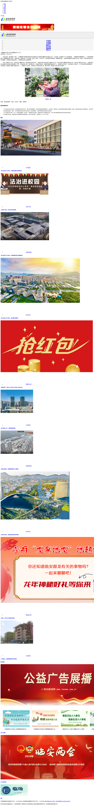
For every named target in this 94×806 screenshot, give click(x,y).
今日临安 (28, 167)
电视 (5, 7)
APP (5, 11)
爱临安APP (29, 384)
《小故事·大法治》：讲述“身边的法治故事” (8, 209)
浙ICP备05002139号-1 (50, 801)
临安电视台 (29, 252)
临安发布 (28, 314)
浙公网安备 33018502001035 (63, 801)
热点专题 (2, 661)
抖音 (5, 13)
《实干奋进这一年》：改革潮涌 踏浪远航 (8, 428)
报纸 (5, 4)
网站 (5, 8)
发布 (5, 10)
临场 (1, 798)
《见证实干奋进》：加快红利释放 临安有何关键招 (10, 534)
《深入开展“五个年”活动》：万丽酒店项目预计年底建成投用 (11, 255)
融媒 (1, 117)
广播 (5, 5)
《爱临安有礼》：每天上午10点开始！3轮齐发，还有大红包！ (12, 387)
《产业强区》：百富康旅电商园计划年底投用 (9, 658)
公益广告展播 (3, 732)
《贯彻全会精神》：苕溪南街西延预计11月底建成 (9, 468)
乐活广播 (28, 206)
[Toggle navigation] (47, 35)
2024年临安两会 (3, 781)
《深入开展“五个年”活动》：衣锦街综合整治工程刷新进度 (11, 170)
